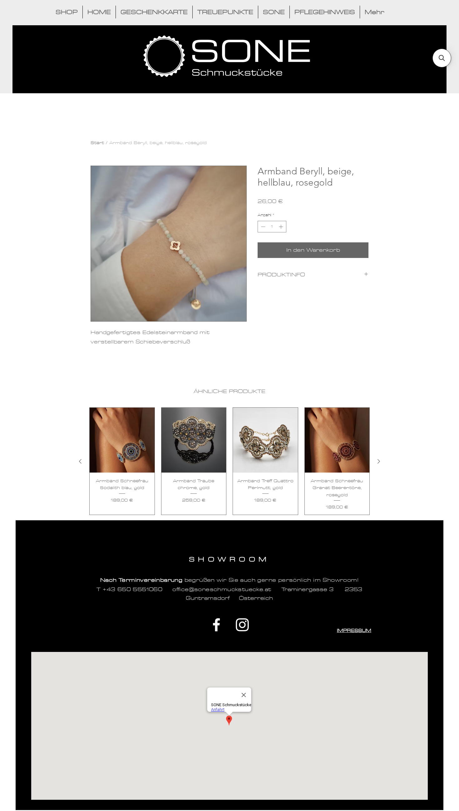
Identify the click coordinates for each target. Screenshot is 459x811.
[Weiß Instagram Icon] (242, 625)
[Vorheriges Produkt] (80, 461)
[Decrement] (262, 226)
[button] (441, 58)
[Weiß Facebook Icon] (216, 625)
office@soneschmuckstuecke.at (221, 589)
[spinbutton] (272, 226)
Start (97, 143)
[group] (229, 461)
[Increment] (281, 226)
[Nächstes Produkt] (379, 461)
